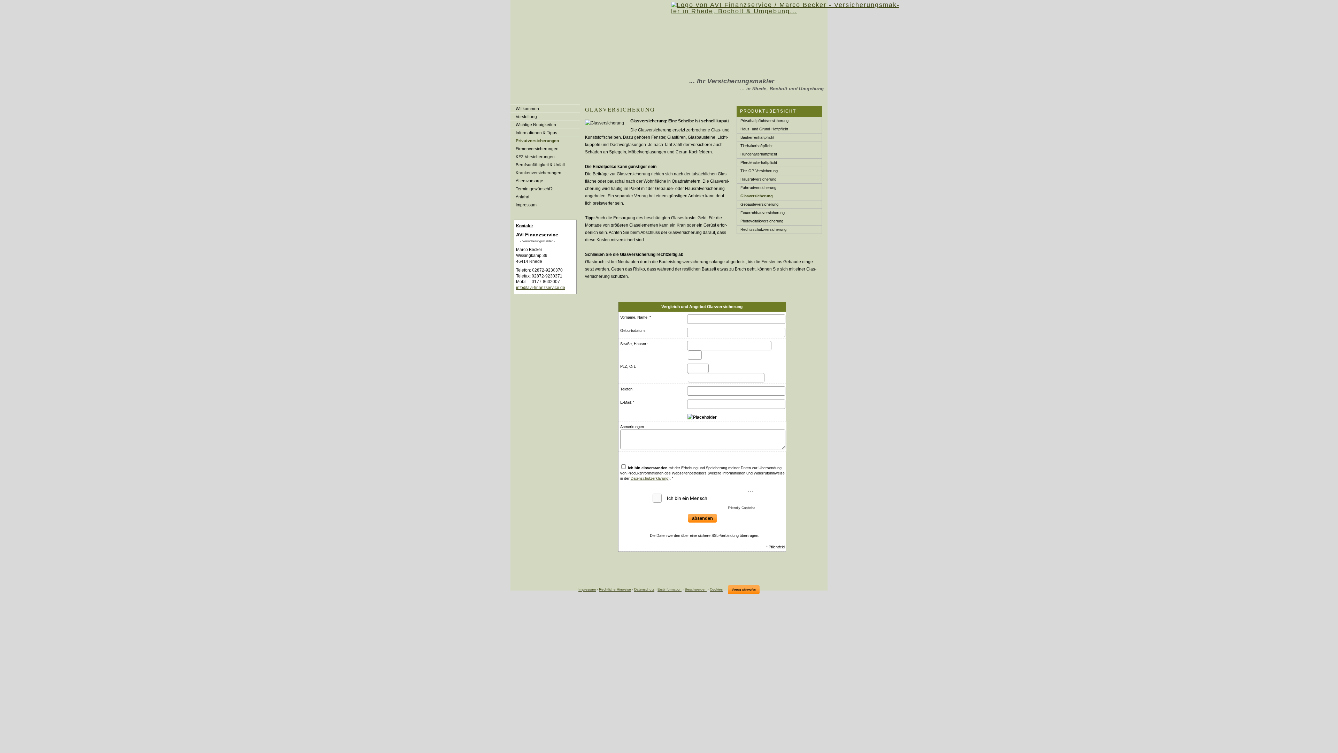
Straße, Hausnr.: (634, 344)
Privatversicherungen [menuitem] (537, 140)
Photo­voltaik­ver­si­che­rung (761, 221)
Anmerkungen (632, 427)
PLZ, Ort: (628, 366)
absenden (702, 518)
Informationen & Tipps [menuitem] (536, 132)
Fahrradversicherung (758, 187)
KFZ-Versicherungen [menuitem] (535, 156)
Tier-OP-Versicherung (759, 171)
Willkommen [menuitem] (527, 108)
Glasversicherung (756, 196)
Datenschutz (644, 590)
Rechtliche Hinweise (615, 590)
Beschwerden (696, 590)
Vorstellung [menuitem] (526, 116)
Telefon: (626, 389)
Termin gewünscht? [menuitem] (534, 189)
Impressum (587, 590)
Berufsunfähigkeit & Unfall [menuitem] (540, 164)
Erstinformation (670, 590)
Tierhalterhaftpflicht (756, 146)
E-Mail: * (627, 402)
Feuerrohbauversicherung (762, 213)
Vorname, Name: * (635, 317)
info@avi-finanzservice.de (540, 287)
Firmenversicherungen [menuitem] (537, 148)
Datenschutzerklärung (649, 478)
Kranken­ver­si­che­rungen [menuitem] (538, 172)
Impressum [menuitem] (526, 205)
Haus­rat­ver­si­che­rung (758, 179)
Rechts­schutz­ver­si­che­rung (763, 229)
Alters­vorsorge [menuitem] (529, 180)
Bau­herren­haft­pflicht (757, 137)
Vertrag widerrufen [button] (744, 589)
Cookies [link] (716, 590)
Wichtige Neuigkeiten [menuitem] (536, 124)
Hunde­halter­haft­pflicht (758, 154)
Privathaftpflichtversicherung (764, 121)
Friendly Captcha (741, 507)
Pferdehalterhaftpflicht (758, 162)
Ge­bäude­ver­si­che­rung (759, 204)
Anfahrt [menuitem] (522, 197)
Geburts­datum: (633, 330)
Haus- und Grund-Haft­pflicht (764, 129)
